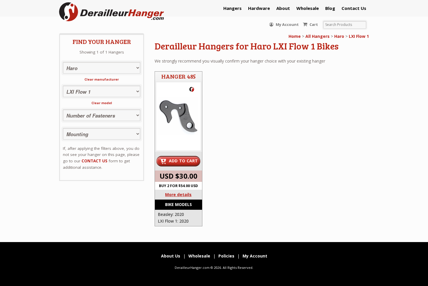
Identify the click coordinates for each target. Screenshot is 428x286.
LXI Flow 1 (359, 36)
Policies (226, 256)
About (283, 8)
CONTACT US (94, 161)
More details (178, 194)
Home (295, 36)
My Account (287, 24)
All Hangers (317, 36)
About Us (170, 256)
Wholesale (307, 8)
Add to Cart (183, 161)
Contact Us (354, 8)
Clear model (101, 103)
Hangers (232, 8)
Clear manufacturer (101, 79)
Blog (330, 8)
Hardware (259, 8)
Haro (339, 36)
